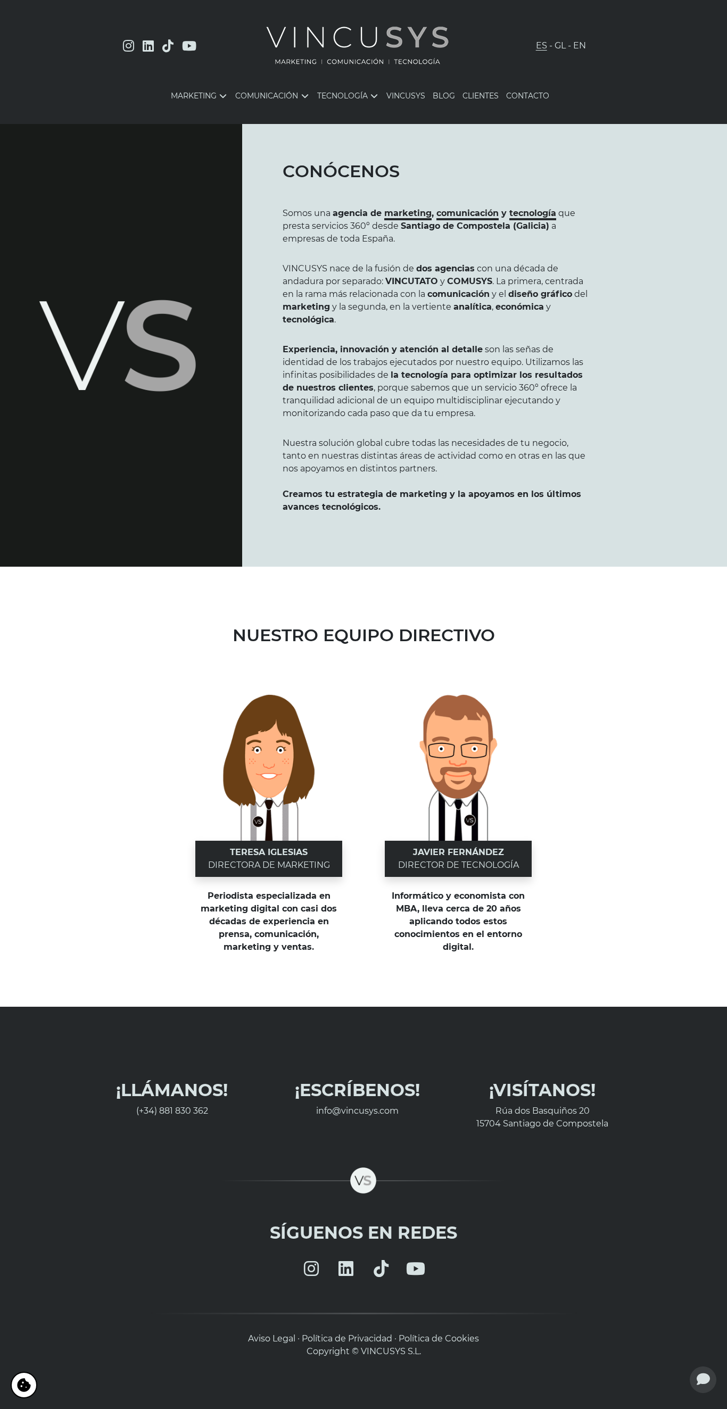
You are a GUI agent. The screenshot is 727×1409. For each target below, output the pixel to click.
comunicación (467, 213)
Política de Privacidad (347, 1338)
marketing (408, 213)
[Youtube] (189, 45)
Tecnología (343, 96)
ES (541, 45)
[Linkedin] (148, 45)
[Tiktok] (168, 45)
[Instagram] (128, 45)
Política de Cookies (439, 1338)
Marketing (195, 96)
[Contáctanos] (703, 1379)
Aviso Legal (271, 1338)
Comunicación (267, 96)
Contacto (527, 96)
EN (579, 45)
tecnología (532, 213)
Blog (444, 96)
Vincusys (405, 96)
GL (560, 45)
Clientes (480, 96)
